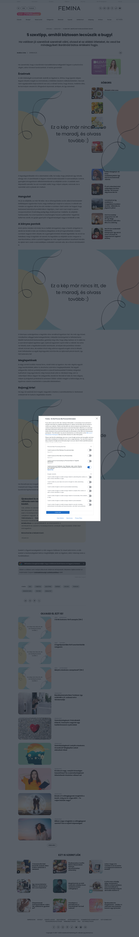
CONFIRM (58, 512)
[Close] (97, 419)
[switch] (89, 450)
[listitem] (69, 446)
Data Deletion (60, 518)
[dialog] (69, 468)
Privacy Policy (78, 518)
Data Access (69, 518)
